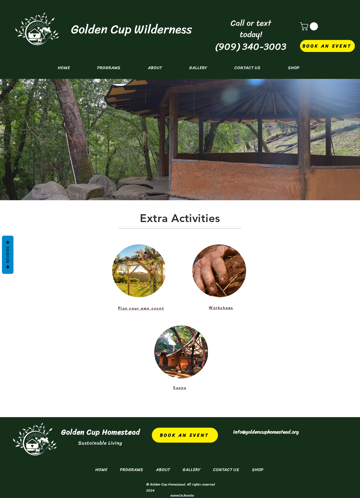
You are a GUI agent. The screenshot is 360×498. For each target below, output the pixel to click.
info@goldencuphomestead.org (266, 432)
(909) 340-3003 (250, 46)
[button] (310, 26)
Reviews (8, 255)
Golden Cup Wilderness (131, 29)
